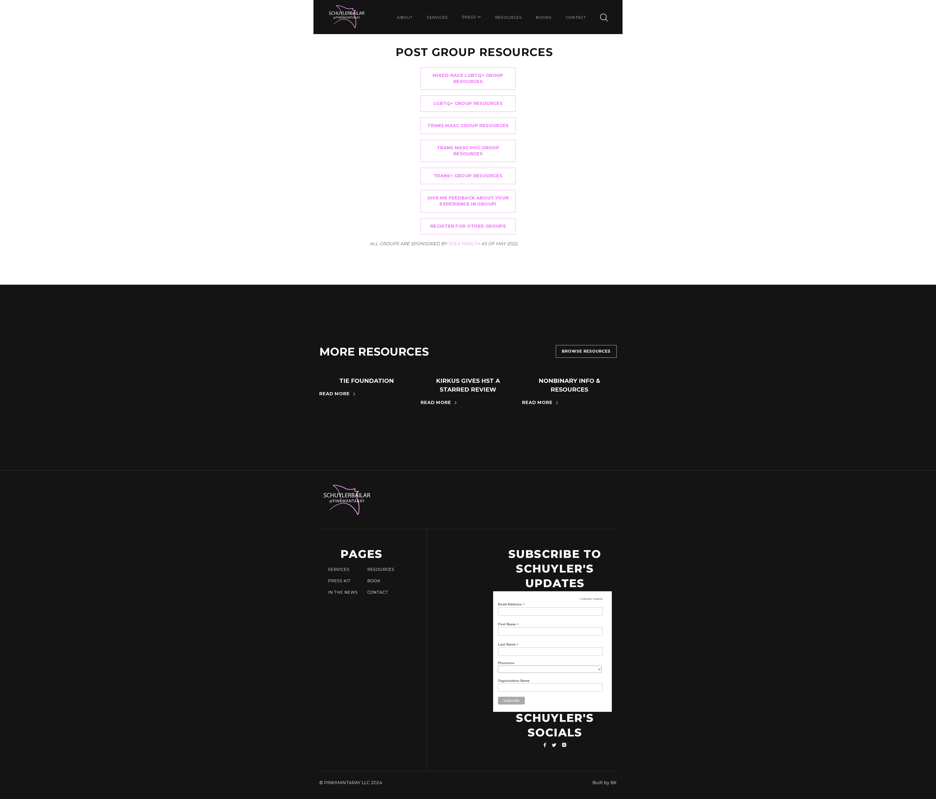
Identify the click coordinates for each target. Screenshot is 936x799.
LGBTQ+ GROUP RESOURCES (468, 103)
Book (373, 581)
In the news (343, 592)
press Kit (339, 581)
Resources (508, 17)
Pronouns (506, 663)
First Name (508, 624)
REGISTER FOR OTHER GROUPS (468, 226)
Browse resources (586, 351)
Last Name (508, 644)
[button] (471, 17)
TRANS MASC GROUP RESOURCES (467, 125)
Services (437, 17)
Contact (576, 17)
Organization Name (514, 681)
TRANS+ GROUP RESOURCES (468, 176)
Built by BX (605, 782)
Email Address (511, 604)
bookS (544, 17)
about (405, 17)
